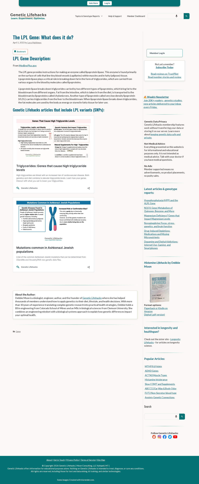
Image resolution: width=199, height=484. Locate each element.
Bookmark (21, 51)
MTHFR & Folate (153, 366)
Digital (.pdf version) (154, 314)
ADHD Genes (151, 370)
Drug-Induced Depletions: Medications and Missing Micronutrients (157, 234)
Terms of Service (88, 460)
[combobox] (166, 16)
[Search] (187, 16)
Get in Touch (59, 460)
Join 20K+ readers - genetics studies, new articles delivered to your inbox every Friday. (163, 104)
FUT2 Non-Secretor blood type (160, 393)
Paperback (149, 308)
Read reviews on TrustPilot (164, 73)
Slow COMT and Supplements (160, 384)
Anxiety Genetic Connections (159, 397)
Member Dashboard (136, 16)
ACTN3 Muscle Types (156, 375)
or (156, 308)
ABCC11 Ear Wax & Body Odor (161, 388)
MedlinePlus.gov (28, 65)
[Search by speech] (176, 16)
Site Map (101, 460)
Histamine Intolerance (156, 379)
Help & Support (115, 16)
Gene (18, 331)
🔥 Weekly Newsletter (156, 97)
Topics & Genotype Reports (87, 16)
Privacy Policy (72, 460)
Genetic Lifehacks (92, 297)
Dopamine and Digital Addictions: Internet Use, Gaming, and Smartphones (161, 245)
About (49, 460)
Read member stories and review (164, 77)
